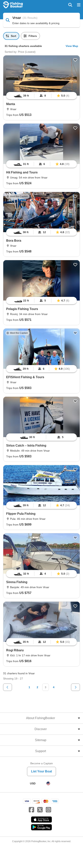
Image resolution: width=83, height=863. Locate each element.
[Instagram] (48, 809)
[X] (40, 809)
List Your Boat (41, 771)
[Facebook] (31, 809)
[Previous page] (7, 687)
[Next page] (75, 687)
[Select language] (48, 783)
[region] (41, 95)
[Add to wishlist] (75, 60)
